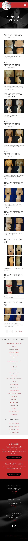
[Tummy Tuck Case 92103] (14, 224)
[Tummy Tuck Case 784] (14, 314)
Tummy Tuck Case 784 (13, 303)
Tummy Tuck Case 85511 (13, 276)
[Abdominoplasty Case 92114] (14, 47)
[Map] (14, 493)
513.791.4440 (14, 491)
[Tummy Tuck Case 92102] (14, 255)
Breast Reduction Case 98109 (13, 95)
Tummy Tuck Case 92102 (13, 240)
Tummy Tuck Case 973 (13, 184)
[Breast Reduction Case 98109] (14, 106)
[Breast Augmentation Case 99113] (14, 166)
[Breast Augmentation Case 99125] (14, 136)
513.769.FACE (14, 519)
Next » (20, 331)
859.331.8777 (14, 505)
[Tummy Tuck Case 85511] (14, 287)
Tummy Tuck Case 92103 (13, 213)
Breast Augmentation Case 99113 (12, 154)
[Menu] (25, 5)
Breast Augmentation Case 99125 (12, 124)
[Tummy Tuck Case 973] (14, 195)
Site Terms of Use (23, 538)
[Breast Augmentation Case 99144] (14, 77)
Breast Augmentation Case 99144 (12, 65)
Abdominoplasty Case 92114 (13, 36)
